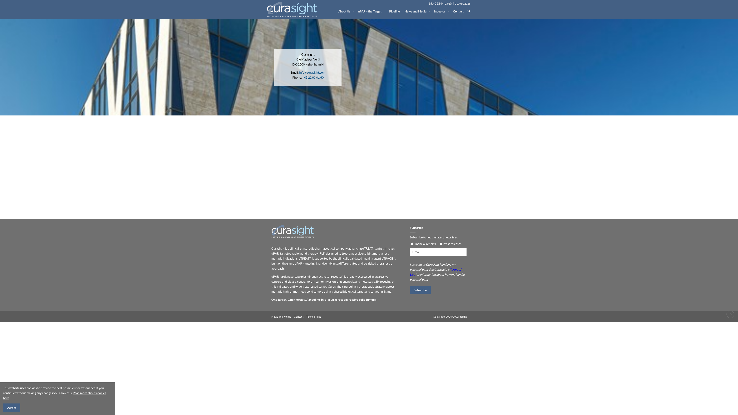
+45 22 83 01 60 (313, 77)
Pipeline (394, 11)
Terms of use (313, 316)
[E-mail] (438, 253)
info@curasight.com (312, 72)
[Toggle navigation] (353, 11)
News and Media (415, 11)
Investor (439, 11)
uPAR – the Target (369, 11)
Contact (458, 11)
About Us (344, 11)
